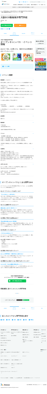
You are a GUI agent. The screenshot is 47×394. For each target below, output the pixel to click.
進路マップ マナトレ (26, 352)
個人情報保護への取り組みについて (33, 384)
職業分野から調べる (26, 334)
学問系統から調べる (37, 332)
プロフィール (43, 338)
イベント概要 (6, 66)
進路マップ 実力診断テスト (5, 363)
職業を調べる (25, 329)
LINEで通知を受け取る (17, 280)
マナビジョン (5, 4)
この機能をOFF (41, 43)
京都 (9, 319)
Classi (12, 367)
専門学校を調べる (20, 4)
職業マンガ (28, 340)
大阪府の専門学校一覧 (14, 11)
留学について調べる (4, 342)
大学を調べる (15, 4)
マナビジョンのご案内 (4, 377)
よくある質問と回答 (18, 377)
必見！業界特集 (13, 335)
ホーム (2, 11)
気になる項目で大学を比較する (6, 340)
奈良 (26, 319)
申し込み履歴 (43, 336)
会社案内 (44, 384)
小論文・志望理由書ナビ (15, 359)
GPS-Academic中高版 (15, 352)
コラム (44, 4)
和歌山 (32, 319)
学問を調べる (36, 329)
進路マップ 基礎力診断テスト (5, 359)
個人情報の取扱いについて (28, 377)
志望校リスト (43, 333)
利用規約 (11, 377)
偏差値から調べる (3, 335)
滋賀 (3, 319)
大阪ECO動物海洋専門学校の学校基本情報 (25, 11)
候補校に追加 (4, 28)
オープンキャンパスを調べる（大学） (5, 333)
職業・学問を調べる (34, 4)
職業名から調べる (25, 332)
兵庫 (20, 319)
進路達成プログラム (4, 367)
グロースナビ (13, 371)
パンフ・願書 (20, 25)
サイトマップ (37, 377)
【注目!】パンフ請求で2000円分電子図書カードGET (23, 7)
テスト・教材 (41, 4)
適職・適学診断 (25, 337)
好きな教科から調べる (37, 334)
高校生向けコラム (3, 345)
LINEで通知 (6, 25)
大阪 (15, 319)
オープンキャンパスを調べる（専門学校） (16, 333)
